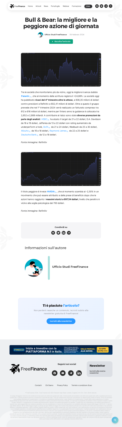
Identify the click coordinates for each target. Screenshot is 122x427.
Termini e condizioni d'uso (81, 385)
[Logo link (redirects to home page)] (17, 6)
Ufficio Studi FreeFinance (70, 266)
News (46, 6)
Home (30, 6)
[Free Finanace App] (110, 6)
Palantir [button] (25, 96)
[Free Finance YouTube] (101, 6)
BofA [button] (45, 127)
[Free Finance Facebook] (97, 6)
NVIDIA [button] (51, 191)
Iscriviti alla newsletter (61, 321)
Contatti (38, 385)
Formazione (76, 6)
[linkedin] (64, 233)
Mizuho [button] (25, 130)
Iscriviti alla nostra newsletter (97, 372)
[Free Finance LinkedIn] (79, 373)
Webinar (66, 6)
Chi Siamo (49, 385)
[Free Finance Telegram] (106, 6)
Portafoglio (55, 6)
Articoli (38, 6)
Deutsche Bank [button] (28, 134)
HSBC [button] (44, 119)
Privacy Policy (62, 385)
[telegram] (69, 233)
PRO (88, 6)
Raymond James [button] (58, 130)
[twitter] (58, 233)
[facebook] (53, 233)
